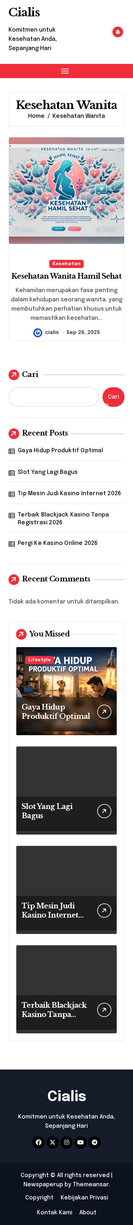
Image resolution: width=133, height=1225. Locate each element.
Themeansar (91, 1185)
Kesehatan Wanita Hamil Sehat (66, 276)
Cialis (24, 12)
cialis (52, 332)
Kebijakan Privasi (84, 1198)
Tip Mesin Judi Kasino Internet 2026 (69, 494)
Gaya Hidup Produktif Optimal (60, 451)
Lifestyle (39, 660)
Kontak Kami (54, 1213)
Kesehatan (66, 264)
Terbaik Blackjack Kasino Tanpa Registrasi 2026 (63, 519)
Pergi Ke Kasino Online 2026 (58, 543)
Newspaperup (43, 1185)
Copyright (39, 1198)
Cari (30, 374)
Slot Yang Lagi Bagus (48, 472)
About (87, 1213)
